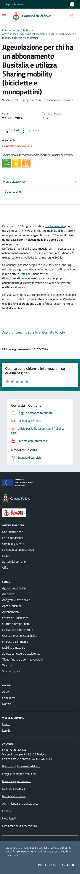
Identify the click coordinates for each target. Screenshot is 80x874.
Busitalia (50, 226)
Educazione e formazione (17, 629)
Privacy (6, 811)
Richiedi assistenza (13, 796)
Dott (22, 274)
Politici (6, 555)
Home (5, 30)
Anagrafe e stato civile (16, 600)
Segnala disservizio (13, 788)
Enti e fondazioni (12, 537)
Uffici (5, 567)
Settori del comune (14, 561)
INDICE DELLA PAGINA (15, 182)
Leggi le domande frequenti (19, 773)
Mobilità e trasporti (13, 647)
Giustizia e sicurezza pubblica (19, 635)
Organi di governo (13, 543)
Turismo (7, 665)
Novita (16, 30)
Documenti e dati (12, 531)
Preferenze (47, 865)
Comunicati (9, 698)
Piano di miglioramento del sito (21, 766)
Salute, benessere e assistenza (21, 653)
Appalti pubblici (11, 606)
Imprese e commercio (15, 641)
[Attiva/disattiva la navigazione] (4, 15)
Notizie (27, 30)
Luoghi (6, 730)
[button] (72, 16)
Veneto (60, 226)
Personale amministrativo (18, 549)
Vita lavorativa (11, 671)
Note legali (9, 818)
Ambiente (8, 594)
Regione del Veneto (14, 4)
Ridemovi (65, 269)
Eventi (6, 724)
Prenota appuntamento (16, 781)
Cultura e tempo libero (16, 623)
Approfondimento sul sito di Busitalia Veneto (33, 332)
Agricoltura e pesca (14, 588)
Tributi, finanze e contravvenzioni (22, 659)
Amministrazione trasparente (20, 803)
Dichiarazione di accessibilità (19, 826)
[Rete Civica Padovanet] (40, 512)
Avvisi (5, 692)
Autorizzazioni (10, 612)
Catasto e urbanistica (15, 617)
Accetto (68, 865)
